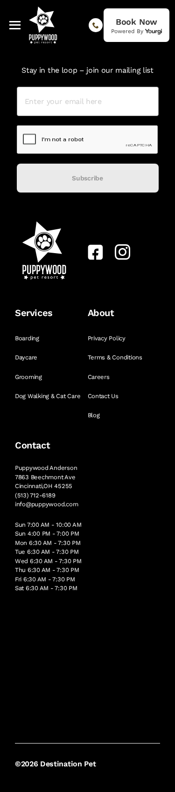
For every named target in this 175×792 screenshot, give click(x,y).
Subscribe (87, 178)
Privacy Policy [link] (107, 338)
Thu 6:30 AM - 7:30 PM (47, 569)
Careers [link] (100, 376)
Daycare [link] (27, 357)
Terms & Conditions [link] (116, 357)
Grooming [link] (29, 376)
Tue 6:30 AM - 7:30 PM (47, 551)
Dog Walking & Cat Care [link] (48, 396)
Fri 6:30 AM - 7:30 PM (45, 579)
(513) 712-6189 (35, 495)
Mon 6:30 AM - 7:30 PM (48, 542)
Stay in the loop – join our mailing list (87, 70)
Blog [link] (95, 415)
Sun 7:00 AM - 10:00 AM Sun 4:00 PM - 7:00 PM (48, 529)
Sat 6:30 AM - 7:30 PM (46, 588)
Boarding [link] (28, 338)
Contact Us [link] (104, 396)
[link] (136, 25)
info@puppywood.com (46, 504)
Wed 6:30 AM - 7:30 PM (48, 561)
